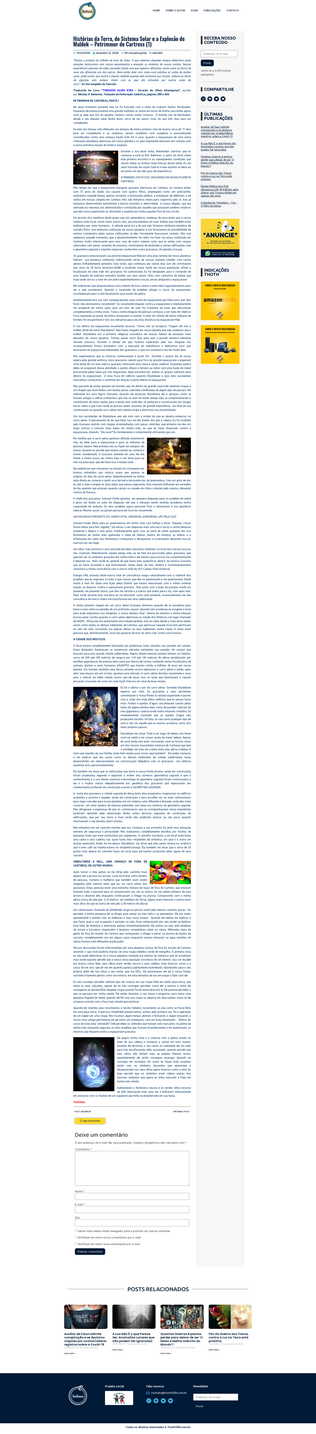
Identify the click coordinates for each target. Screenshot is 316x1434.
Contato (232, 10)
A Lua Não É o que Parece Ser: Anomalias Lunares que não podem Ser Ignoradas (218, 146)
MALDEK (158, 53)
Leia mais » (69, 1353)
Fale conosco (155, 1386)
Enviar (207, 63)
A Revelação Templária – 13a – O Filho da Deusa (219, 204)
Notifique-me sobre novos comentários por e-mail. (109, 1237)
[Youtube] (223, 98)
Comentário (83, 1149)
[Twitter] (216, 98)
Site (77, 1217)
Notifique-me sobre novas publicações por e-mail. (109, 1243)
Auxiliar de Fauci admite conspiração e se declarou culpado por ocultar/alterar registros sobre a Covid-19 (217, 131)
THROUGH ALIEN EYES (118, 90)
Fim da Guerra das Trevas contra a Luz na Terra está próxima (216, 176)
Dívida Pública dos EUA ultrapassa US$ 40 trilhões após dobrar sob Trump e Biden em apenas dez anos (220, 191)
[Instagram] (203, 98)
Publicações (212, 10)
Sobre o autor (175, 10)
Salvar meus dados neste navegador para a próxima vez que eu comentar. (124, 1231)
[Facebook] (209, 98)
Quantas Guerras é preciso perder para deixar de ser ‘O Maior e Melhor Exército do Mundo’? (217, 161)
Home (156, 10)
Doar (194, 10)
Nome (79, 1191)
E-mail (80, 1204)
